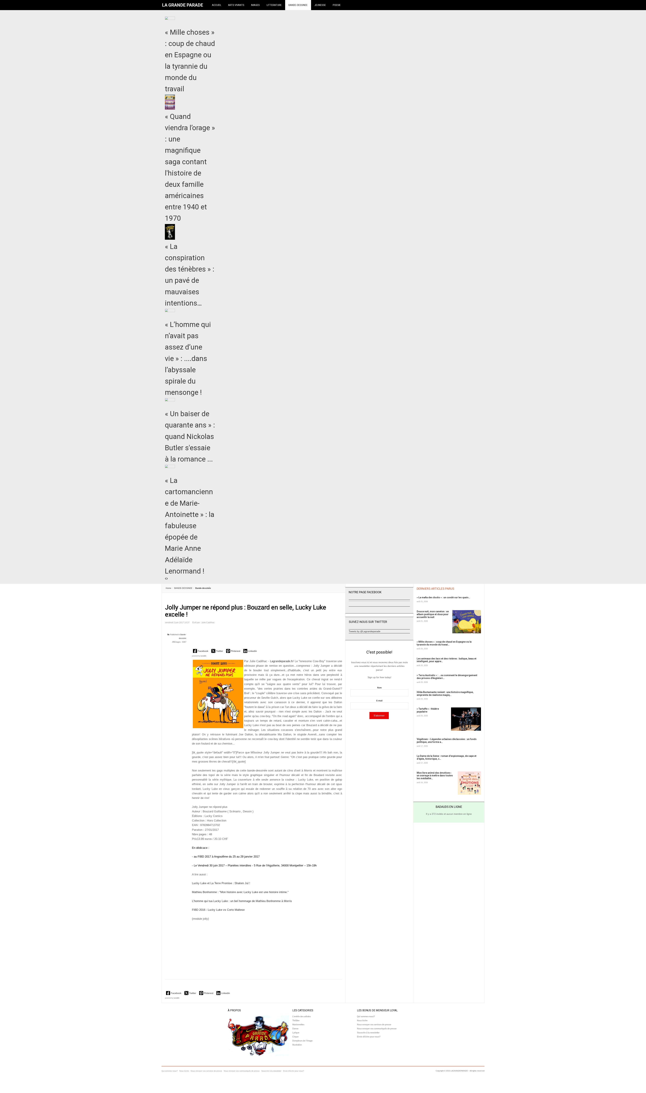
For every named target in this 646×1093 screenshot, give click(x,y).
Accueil (216, 5)
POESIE (337, 5)
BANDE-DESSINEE (298, 5)
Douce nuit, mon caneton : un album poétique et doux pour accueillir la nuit (433, 614)
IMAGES (255, 5)
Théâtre (295, 1020)
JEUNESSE (320, 5)
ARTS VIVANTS (236, 5)
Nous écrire (362, 1020)
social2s (203, 656)
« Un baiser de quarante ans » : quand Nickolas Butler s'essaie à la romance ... (190, 436)
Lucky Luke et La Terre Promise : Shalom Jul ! (221, 883)
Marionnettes (298, 1024)
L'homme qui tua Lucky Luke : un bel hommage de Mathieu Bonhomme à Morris (242, 901)
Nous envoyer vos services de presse (374, 1024)
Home (168, 588)
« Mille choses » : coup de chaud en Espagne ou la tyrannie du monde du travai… (444, 643)
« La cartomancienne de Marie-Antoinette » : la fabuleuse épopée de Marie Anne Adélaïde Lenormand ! (189, 525)
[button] (201, 651)
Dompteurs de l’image (302, 1041)
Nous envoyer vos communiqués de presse (377, 1028)
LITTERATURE (274, 5)
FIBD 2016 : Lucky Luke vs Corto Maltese (218, 909)
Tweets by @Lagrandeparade (364, 631)
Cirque (295, 1037)
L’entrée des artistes (301, 1016)
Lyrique (295, 1033)
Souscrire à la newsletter (368, 1033)
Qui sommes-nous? (366, 1016)
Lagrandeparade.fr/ (282, 661)
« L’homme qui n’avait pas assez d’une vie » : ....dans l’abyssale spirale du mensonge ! (188, 358)
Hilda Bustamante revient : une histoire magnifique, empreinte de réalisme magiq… (445, 693)
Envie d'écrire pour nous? (368, 1037)
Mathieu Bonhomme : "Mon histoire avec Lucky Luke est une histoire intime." (240, 892)
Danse (295, 1028)
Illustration (297, 1045)
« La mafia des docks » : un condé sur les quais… (443, 597)
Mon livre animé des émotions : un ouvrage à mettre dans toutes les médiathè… (435, 775)
